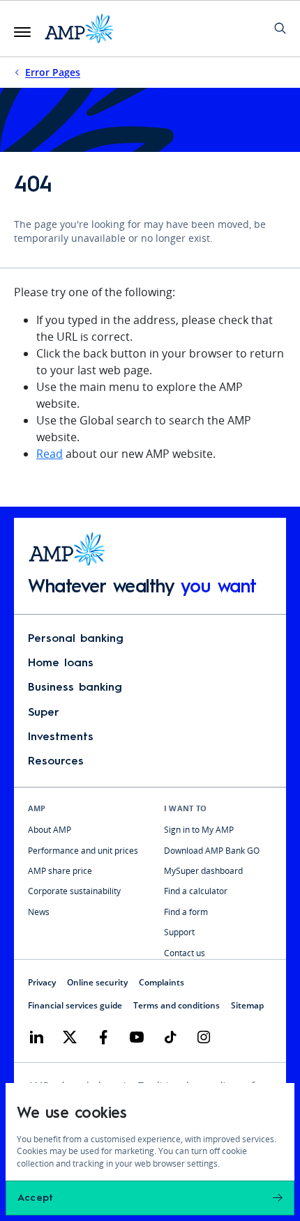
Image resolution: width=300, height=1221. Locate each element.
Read (49, 453)
